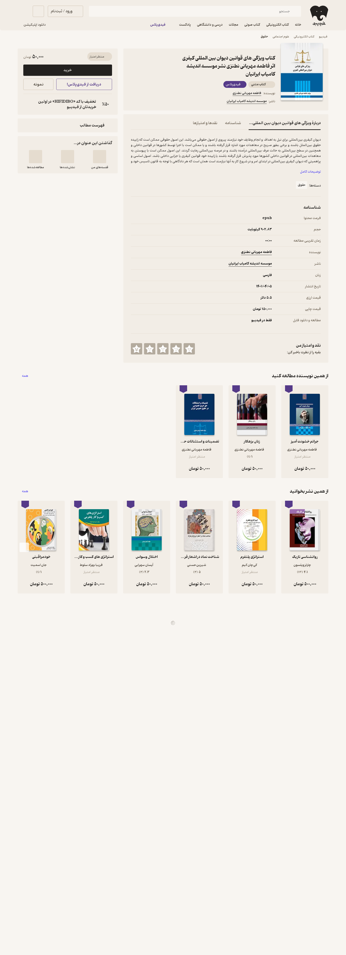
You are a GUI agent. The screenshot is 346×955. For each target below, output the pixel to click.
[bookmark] (145, 102)
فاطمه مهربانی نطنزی (247, 93)
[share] (167, 102)
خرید (68, 70)
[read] (35, 156)
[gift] (156, 102)
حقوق (264, 36)
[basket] (38, 11)
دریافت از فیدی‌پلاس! (84, 84)
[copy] (28, 104)
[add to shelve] (99, 156)
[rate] (189, 348)
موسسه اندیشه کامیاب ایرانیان (247, 101)
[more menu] (133, 102)
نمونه (38, 84)
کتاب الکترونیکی (304, 36)
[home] (318, 16)
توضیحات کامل (310, 172)
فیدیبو (323, 36)
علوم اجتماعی (281, 36)
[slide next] (24, 547)
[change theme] (23, 11)
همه (25, 376)
